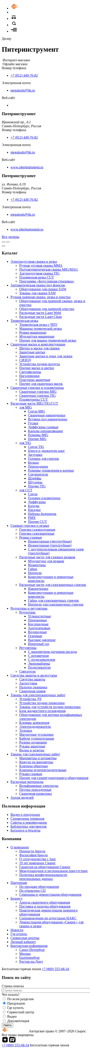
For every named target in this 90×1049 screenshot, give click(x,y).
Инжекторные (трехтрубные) (49, 545)
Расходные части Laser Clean (40, 317)
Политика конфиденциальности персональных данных (43, 877)
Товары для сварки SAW (37, 293)
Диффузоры (37, 502)
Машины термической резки (40, 328)
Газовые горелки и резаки (29, 525)
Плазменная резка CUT (36, 277)
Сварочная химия (32, 691)
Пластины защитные (34, 380)
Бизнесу (16, 898)
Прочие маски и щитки (36, 368)
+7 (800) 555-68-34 (55, 969)
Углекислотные (39, 616)
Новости (16, 930)
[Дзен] (5, 1041)
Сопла (32, 494)
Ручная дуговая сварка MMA (40, 265)
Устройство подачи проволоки (42, 703)
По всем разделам (20, 999)
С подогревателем (41, 659)
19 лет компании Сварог (37, 863)
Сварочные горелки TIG (37, 395)
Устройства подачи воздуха (39, 364)
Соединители (38, 474)
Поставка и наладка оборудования (44, 906)
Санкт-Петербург (32, 950)
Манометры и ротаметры (38, 758)
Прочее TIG (37, 486)
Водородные (37, 632)
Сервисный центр (20, 1012)
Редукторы (27, 612)
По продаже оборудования (39, 887)
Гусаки (33, 423)
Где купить (18, 934)
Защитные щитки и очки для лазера (45, 356)
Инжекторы (37, 565)
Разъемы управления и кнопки (51, 470)
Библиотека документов (28, 826)
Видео (12, 1016)
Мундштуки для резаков (46, 561)
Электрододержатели (35, 726)
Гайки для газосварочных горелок (53, 600)
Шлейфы (34, 478)
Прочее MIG (37, 439)
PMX (32, 518)
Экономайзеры (39, 663)
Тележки (25, 730)
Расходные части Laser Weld (40, 313)
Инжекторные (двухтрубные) (50, 541)
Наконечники (38, 589)
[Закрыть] (3, 246)
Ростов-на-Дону (31, 961)
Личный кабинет (23, 942)
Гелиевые (35, 636)
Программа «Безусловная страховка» (46, 281)
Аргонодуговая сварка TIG (39, 273)
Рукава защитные (32, 746)
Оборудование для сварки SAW (42, 289)
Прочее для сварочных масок (41, 384)
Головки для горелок (43, 458)
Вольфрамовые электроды (38, 786)
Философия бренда (33, 855)
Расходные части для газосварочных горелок (52, 585)
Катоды (33, 506)
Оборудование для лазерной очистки (46, 309)
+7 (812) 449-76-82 (24, 75)
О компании (19, 847)
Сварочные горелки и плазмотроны (37, 388)
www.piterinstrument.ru (26, 167)
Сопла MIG (36, 411)
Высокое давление (41, 640)
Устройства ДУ (30, 699)
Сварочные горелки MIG (38, 391)
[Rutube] (12, 1041)
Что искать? (10, 994)
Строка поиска (13, 986)
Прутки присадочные (35, 790)
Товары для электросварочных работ (37, 695)
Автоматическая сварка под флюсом (37, 285)
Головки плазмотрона (44, 498)
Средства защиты (32, 679)
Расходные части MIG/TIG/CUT (34, 403)
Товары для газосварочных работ (35, 754)
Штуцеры (35, 482)
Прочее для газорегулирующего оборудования (53, 778)
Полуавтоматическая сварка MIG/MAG (48, 269)
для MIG (25, 407)
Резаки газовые (30, 537)
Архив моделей (22, 797)
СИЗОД (25, 360)
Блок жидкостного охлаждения (42, 711)
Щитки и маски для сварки (39, 348)
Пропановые (37, 620)
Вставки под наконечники (47, 419)
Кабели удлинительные (36, 738)
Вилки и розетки (31, 750)
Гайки (32, 569)
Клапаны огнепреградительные (42, 770)
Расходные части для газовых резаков (47, 557)
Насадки (34, 510)
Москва (25, 954)
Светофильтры (30, 372)
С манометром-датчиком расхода (52, 652)
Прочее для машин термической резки (47, 340)
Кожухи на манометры (36, 762)
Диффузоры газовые (43, 427)
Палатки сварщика (33, 687)
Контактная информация (28, 946)
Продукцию (16, 1003)
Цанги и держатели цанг (46, 451)
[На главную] (26, 8)
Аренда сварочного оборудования (44, 902)
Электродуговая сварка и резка (33, 261)
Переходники (38, 466)
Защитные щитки (32, 352)
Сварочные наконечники (46, 415)
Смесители (27, 671)
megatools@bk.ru (22, 90)
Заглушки (35, 455)
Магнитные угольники (36, 734)
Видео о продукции (25, 814)
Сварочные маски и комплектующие (37, 344)
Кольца (33, 462)
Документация (18, 1021)
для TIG (25, 443)
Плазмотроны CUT (33, 399)
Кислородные (38, 624)
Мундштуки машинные (36, 336)
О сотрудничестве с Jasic (37, 859)
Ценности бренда (32, 851)
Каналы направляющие (45, 431)
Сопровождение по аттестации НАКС (47, 918)
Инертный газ (38, 644)
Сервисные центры (24, 938)
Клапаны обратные (33, 766)
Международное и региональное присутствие (53, 871)
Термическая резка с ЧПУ (38, 324)
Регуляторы (27, 648)
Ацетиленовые (39, 628)
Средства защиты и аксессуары (33, 675)
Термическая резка (24, 321)
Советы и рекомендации (28, 822)
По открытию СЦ (32, 890)
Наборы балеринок (42, 514)
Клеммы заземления (34, 723)
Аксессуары (28, 683)
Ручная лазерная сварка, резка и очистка (40, 297)
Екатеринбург (29, 957)
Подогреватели (39, 667)
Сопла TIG (36, 447)
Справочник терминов (27, 818)
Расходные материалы (26, 782)
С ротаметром (38, 656)
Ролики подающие (33, 742)
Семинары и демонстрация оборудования (50, 894)
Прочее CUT (37, 522)
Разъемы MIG (38, 435)
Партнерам (18, 883)
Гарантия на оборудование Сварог (45, 867)
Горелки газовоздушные (37, 529)
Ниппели (35, 573)
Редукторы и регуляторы (28, 608)
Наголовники (29, 376)
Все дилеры (10, 237)
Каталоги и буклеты (25, 830)
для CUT (25, 490)
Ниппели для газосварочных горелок (55, 604)
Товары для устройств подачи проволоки (50, 707)
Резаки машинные (32, 332)
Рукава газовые (30, 774)
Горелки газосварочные (36, 533)
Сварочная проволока (35, 793)
